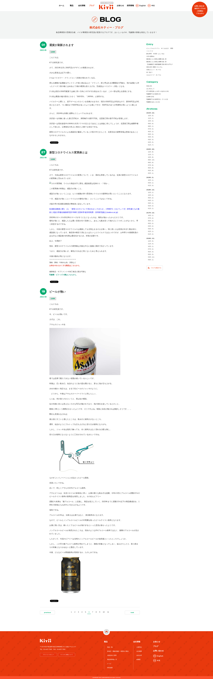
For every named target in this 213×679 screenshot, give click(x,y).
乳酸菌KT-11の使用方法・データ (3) (157, 99)
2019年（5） (150, 177)
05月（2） (151, 198)
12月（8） (151, 152)
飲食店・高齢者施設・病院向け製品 (118, 651)
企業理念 (139, 647)
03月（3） (151, 139)
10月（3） (151, 121)
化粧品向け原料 (112, 655)
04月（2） (151, 226)
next (132, 612)
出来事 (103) (150, 96)
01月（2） (151, 234)
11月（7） (151, 154)
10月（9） (151, 157)
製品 (71, 5)
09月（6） (151, 123)
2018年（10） (150, 190)
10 (104, 612)
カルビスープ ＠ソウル (153, 75)
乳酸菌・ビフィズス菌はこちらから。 (63, 275)
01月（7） (151, 145)
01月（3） (151, 185)
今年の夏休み (150, 56)
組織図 (138, 659)
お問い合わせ (158, 651)
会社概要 (139, 651)
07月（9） (151, 165)
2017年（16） (150, 213)
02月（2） (151, 206)
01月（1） (151, 208)
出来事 (53, 52)
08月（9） (151, 162)
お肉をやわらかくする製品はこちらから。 (65, 265)
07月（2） (151, 218)
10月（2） (151, 195)
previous (47, 612)
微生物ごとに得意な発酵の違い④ (156, 59)
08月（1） (151, 126)
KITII (106, 5)
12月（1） (151, 192)
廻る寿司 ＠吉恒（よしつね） (155, 53)
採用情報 (130, 5)
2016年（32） (150, 238)
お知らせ (120, 5)
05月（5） (151, 254)
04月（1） (151, 183)
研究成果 (110, 667)
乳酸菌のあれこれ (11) (153, 102)
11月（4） (151, 244)
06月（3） (151, 252)
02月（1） (151, 173)
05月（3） (151, 134)
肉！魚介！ (149, 72)
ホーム (61, 5)
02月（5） (151, 142)
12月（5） (151, 115)
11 (108, 612)
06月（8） (151, 168)
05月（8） (151, 170)
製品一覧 (110, 647)
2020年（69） (150, 149)
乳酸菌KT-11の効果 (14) (153, 94)
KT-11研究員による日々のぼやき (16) (157, 91)
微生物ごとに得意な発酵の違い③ (156, 61)
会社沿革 (139, 655)
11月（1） (151, 118)
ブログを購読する (156, 268)
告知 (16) (149, 86)
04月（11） (151, 257)
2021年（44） (150, 113)
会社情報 (81, 5)
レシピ (109, 663)
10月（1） (151, 180)
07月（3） (151, 129)
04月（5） (151, 137)
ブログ (91, 5)
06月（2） (151, 131)
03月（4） (151, 229)
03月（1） (151, 203)
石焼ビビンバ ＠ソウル (153, 69)
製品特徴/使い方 (112, 659)
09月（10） (151, 160)
